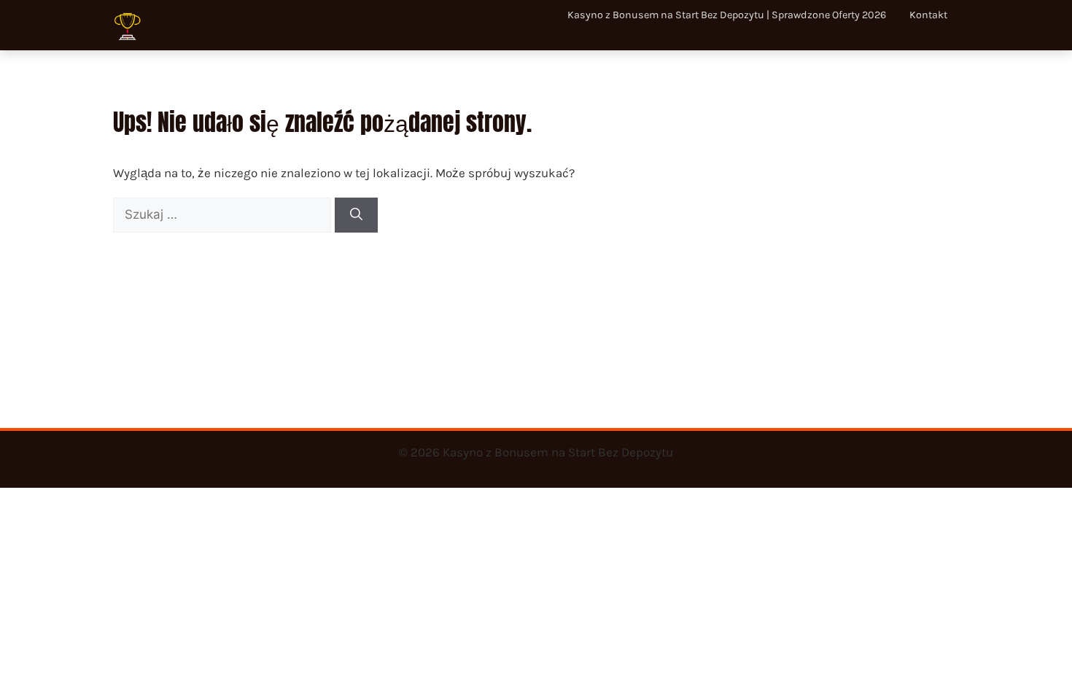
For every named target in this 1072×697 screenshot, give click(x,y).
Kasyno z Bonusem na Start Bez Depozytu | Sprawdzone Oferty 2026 (726, 15)
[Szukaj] (356, 215)
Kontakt (928, 15)
